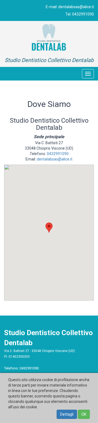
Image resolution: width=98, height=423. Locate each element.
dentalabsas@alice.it (76, 7)
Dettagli (67, 414)
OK (83, 414)
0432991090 (83, 14)
